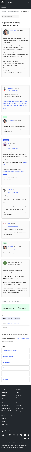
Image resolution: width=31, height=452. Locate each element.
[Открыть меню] (28, 2)
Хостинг (4, 395)
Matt (4, 418)
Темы (17, 392)
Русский (7, 431)
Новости (4, 392)
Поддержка (5, 405)
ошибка (10, 318)
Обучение (4, 403)
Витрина (18, 389)
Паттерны (19, 398)
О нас (3, 389)
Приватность (5, 398)
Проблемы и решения (13, 11)
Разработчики (6, 408)
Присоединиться (21, 403)
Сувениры (19, 411)
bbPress (5, 421)
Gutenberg (17, 318)
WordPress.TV (6, 411)
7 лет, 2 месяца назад (15, 32)
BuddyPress (6, 424)
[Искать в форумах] (17, 16)
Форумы (4, 7)
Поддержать (20, 408)
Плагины (18, 395)
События (18, 405)
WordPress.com (7, 416)
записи (4, 318)
